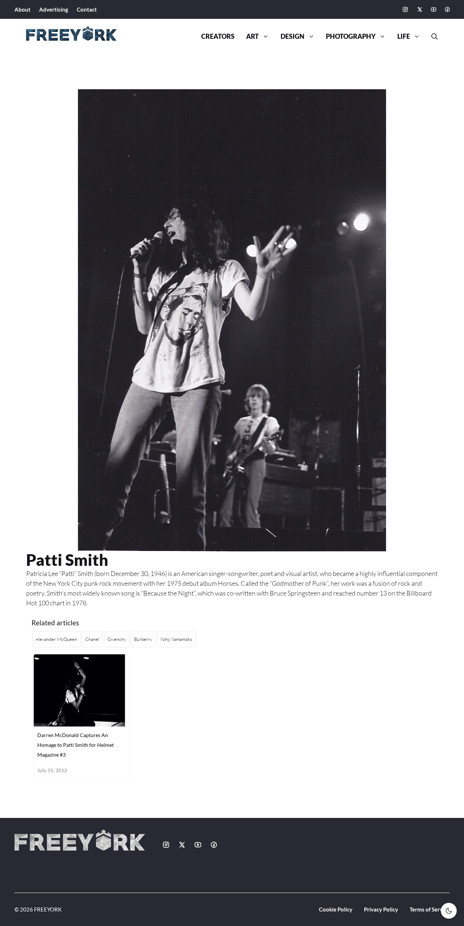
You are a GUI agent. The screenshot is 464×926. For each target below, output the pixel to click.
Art (252, 36)
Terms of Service (430, 909)
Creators (218, 36)
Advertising (53, 9)
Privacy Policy (381, 909)
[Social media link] (405, 9)
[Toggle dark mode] (449, 911)
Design (292, 36)
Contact (87, 9)
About (22, 9)
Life (403, 36)
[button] (432, 36)
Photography (351, 36)
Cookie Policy (335, 909)
